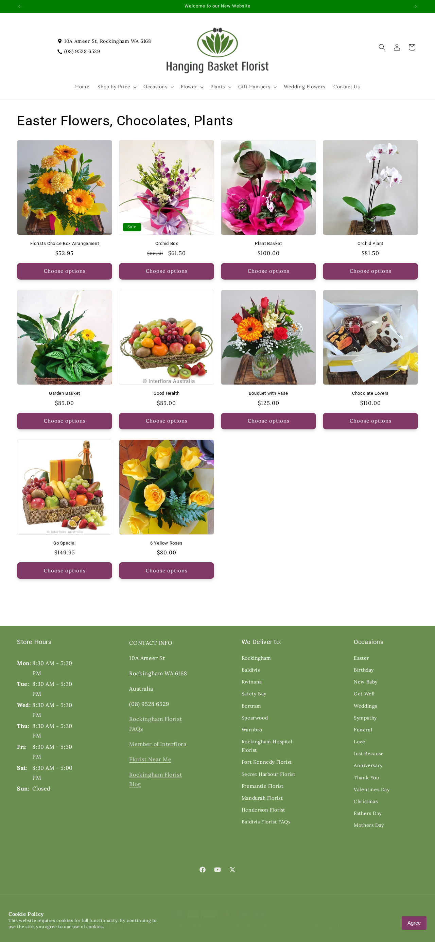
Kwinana (252, 682)
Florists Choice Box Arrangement (64, 243)
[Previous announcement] (19, 6)
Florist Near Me (150, 759)
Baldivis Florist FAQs (266, 822)
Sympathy (365, 718)
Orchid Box (166, 243)
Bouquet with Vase (268, 393)
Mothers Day (369, 825)
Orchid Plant (370, 243)
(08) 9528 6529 (82, 51)
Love (359, 742)
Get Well (364, 694)
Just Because (369, 753)
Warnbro (252, 730)
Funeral (363, 730)
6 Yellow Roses (166, 543)
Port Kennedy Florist (267, 762)
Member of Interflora (157, 744)
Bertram (251, 706)
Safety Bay (254, 694)
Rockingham (256, 658)
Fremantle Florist (262, 786)
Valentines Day (371, 789)
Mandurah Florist (262, 798)
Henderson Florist (263, 810)
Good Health (167, 393)
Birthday (364, 670)
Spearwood (255, 718)
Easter (361, 658)
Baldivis (251, 670)
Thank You (366, 778)
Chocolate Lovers (370, 393)
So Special (64, 543)
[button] (116, 86)
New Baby (366, 682)
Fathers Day (368, 813)
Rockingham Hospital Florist (267, 746)
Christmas (366, 801)
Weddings (365, 706)
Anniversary (368, 765)
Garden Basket (64, 393)
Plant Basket (268, 243)
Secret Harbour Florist (268, 774)
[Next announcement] (415, 6)
